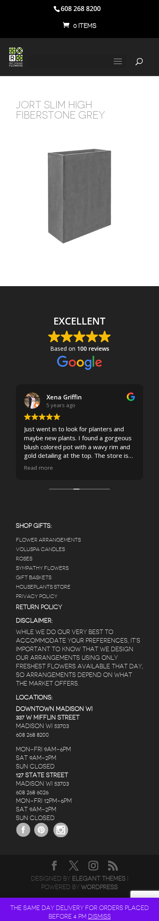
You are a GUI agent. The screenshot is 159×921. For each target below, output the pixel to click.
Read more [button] (38, 467)
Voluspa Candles (40, 549)
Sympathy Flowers (42, 568)
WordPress (99, 887)
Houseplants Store (43, 586)
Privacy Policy (36, 596)
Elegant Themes (99, 879)
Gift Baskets (33, 577)
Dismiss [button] (99, 917)
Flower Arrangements (48, 539)
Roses (24, 558)
